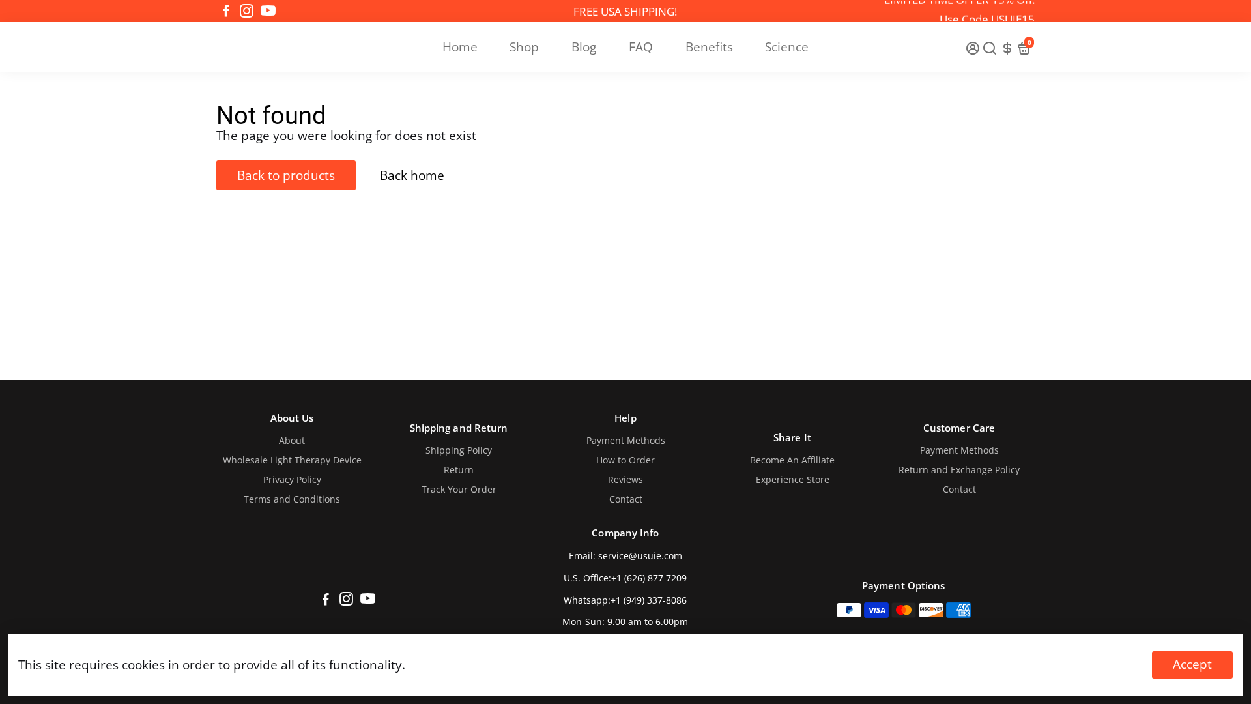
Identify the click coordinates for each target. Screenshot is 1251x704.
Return (459, 470)
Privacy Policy (292, 480)
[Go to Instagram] (246, 11)
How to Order (625, 460)
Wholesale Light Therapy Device (292, 460)
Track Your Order (459, 489)
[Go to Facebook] (226, 11)
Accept (1192, 664)
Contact (625, 499)
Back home (412, 175)
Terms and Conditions (292, 499)
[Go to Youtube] (268, 11)
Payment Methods (625, 441)
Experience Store (792, 480)
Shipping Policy (458, 450)
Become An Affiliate (792, 460)
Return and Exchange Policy (959, 470)
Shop (524, 46)
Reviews (625, 480)
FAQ (641, 46)
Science (787, 46)
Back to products (286, 175)
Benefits (709, 46)
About (292, 441)
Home (460, 46)
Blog (583, 46)
